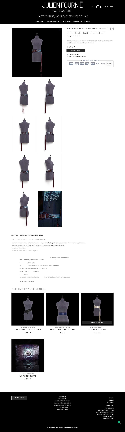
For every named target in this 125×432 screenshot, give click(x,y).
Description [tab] (14, 235)
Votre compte (62, 399)
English (106, 7)
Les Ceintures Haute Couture (79, 28)
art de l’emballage (24, 265)
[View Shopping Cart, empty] (96, 6)
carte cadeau (49, 268)
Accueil (69, 28)
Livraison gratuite (24, 262)
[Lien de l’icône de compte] (100, 7)
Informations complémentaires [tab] (29, 235)
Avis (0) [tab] (41, 235)
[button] (92, 7)
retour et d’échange (43, 271)
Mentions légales (62, 409)
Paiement (22, 274)
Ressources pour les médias (62, 405)
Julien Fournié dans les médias (62, 403)
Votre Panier (62, 397)
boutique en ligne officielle (49, 259)
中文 (111, 7)
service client (41, 277)
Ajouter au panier (76, 50)
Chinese (111, 400)
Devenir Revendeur (62, 407)
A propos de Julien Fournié (62, 401)
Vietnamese (110, 402)
